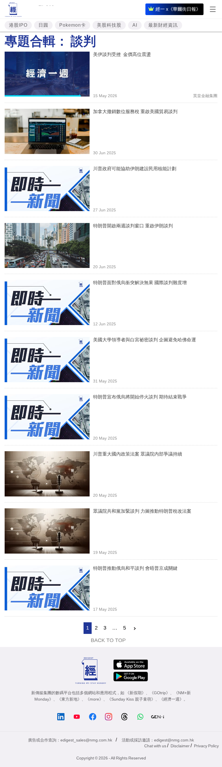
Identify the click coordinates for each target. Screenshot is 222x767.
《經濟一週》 (171, 699)
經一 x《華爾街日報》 (178, 9)
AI (134, 25)
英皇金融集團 (205, 95)
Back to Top (108, 640)
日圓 (43, 25)
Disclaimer (180, 746)
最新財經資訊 (163, 25)
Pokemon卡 (72, 25)
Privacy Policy (206, 746)
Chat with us (155, 746)
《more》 (94, 699)
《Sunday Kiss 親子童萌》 (131, 699)
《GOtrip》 (160, 692)
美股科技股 (109, 25)
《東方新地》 (69, 699)
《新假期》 (135, 692)
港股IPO (18, 25)
